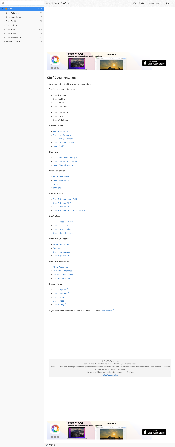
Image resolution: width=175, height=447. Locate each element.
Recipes (56, 248)
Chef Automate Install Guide (65, 199)
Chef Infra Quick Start (63, 139)
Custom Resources (61, 278)
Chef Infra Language (62, 252)
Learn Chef (58, 146)
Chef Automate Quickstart (64, 142)
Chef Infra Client (60, 293)
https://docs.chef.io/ (110, 375)
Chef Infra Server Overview (65, 161)
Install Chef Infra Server (63, 165)
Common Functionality (63, 274)
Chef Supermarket (61, 255)
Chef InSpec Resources (63, 233)
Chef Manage (59, 304)
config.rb (57, 187)
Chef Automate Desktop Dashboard (69, 210)
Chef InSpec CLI (60, 225)
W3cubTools (138, 3)
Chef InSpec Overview (63, 222)
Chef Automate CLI (61, 206)
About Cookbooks (61, 244)
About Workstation (61, 176)
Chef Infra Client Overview (65, 157)
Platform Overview (61, 131)
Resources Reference (62, 271)
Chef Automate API (61, 203)
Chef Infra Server (60, 297)
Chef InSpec (58, 301)
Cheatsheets (154, 3)
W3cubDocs (52, 3)
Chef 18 (51, 445)
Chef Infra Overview (62, 135)
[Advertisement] (109, 30)
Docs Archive (106, 310)
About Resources (60, 267)
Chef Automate (59, 289)
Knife (55, 184)
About (168, 3)
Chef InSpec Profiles (62, 229)
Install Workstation (61, 180)
